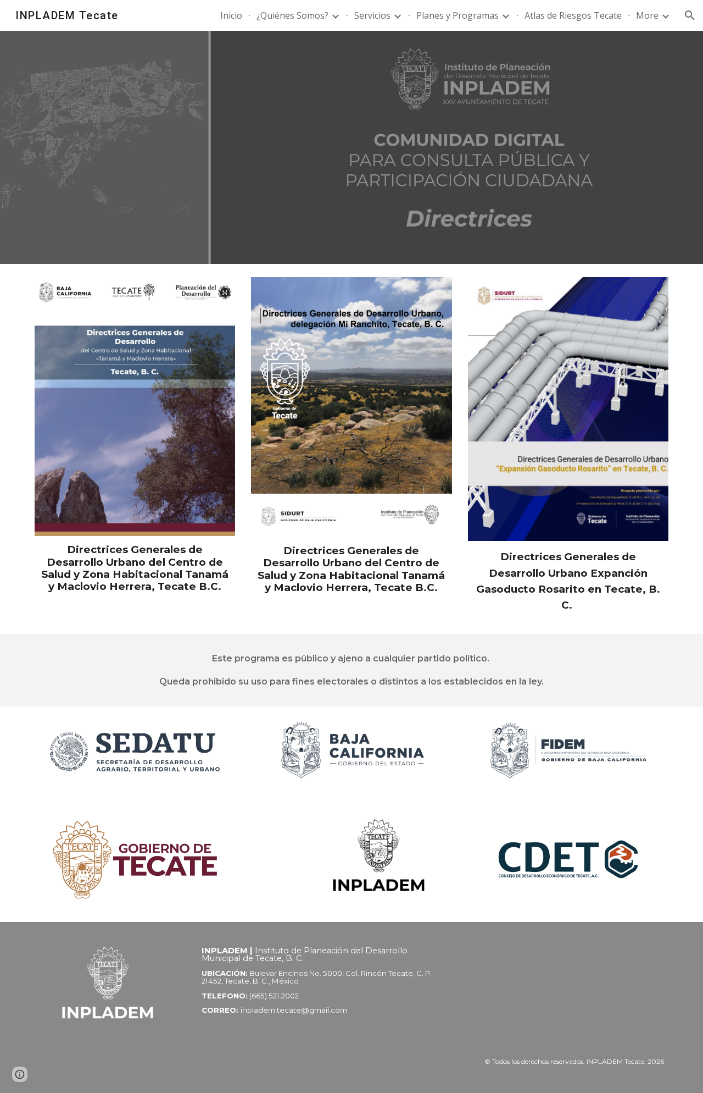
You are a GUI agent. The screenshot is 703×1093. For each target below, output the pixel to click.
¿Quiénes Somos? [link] (292, 15)
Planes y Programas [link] (457, 15)
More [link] (647, 15)
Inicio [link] (231, 15)
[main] (135, 568)
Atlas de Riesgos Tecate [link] (573, 15)
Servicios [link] (372, 15)
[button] (690, 15)
